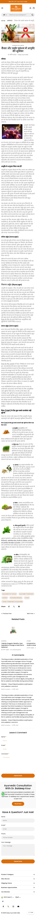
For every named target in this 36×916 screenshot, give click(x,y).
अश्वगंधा (28, 467)
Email (3, 745)
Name (3, 737)
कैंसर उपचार (18, 582)
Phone (3, 834)
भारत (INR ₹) (8, 897)
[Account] (30, 8)
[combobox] (18, 15)
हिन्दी (17, 897)
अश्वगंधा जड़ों (27, 491)
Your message (6, 842)
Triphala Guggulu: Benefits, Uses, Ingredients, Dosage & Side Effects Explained (12, 645)
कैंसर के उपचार (6, 342)
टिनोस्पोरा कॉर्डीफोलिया (20, 505)
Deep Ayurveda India (13, 913)
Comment (5, 754)
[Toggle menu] (2, 8)
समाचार (9, 21)
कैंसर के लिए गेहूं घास (8, 319)
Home (3, 21)
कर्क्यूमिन (22, 428)
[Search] (32, 15)
